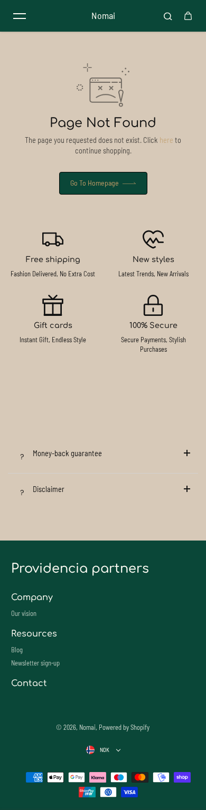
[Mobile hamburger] (19, 15)
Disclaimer (48, 489)
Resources (34, 634)
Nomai (87, 727)
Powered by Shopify (124, 727)
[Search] (168, 16)
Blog (17, 649)
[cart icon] (188, 16)
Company (32, 597)
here (166, 140)
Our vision (23, 613)
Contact (29, 683)
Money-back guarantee (67, 453)
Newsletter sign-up (35, 663)
